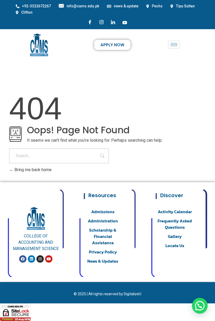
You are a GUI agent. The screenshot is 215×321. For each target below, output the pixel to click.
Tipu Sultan (185, 6)
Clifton (27, 12)
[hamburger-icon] (174, 44)
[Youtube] (124, 22)
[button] (200, 306)
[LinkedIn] (113, 22)
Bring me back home (32, 169)
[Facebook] (90, 22)
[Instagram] (101, 22)
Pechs (157, 6)
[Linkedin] (31, 259)
